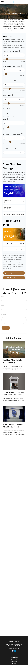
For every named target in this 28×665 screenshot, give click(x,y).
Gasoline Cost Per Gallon (11, 51)
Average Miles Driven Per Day (13, 66)
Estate (14, 663)
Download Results (12, 277)
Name (3, 296)
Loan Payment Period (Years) (13, 134)
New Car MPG (8, 95)
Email (2, 305)
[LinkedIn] (15, 651)
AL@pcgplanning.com (14, 648)
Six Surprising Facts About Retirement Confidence (13, 393)
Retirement (14, 659)
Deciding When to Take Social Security (12, 361)
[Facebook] (13, 651)
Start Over (9, 273)
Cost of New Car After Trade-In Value (12, 118)
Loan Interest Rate (10, 148)
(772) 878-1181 (15, 641)
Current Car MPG (9, 81)
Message (3, 314)
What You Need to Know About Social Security (13, 425)
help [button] (19, 51)
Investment (14, 661)
